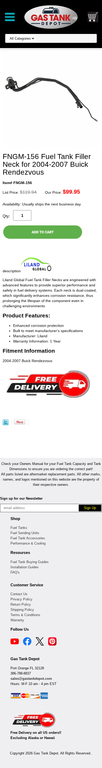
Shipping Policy (22, 610)
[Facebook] (27, 642)
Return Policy (20, 604)
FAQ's (15, 572)
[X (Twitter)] (40, 642)
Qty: (6, 216)
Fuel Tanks (18, 528)
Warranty (17, 620)
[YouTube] (14, 642)
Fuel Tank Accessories (27, 538)
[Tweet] (6, 424)
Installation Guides (24, 567)
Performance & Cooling (28, 543)
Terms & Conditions (25, 615)
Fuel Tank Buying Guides (29, 562)
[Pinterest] (52, 642)
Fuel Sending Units (24, 533)
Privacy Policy (21, 599)
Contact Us (18, 594)
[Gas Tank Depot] (51, 17)
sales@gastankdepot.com (31, 679)
